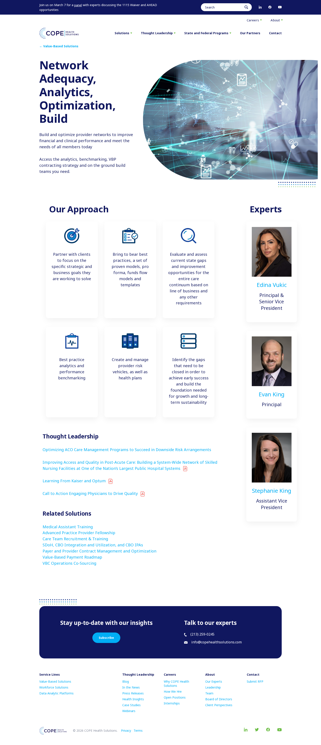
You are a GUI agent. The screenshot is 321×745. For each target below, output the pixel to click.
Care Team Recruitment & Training (75, 538)
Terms (138, 730)
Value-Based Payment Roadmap (72, 557)
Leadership (213, 687)
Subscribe (106, 638)
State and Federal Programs (206, 33)
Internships (172, 703)
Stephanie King (272, 490)
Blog (125, 681)
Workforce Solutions (53, 687)
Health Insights (133, 699)
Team (209, 693)
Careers (253, 20)
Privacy (126, 730)
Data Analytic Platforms (56, 693)
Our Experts (213, 681)
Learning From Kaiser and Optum (74, 480)
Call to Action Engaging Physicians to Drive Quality (90, 493)
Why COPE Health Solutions (176, 683)
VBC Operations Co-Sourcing (69, 563)
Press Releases (133, 693)
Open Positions (175, 697)
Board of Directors (218, 699)
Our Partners (250, 33)
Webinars (128, 711)
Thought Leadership (157, 33)
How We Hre (173, 691)
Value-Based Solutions (55, 681)
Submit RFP (255, 681)
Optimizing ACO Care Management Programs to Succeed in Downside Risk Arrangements (127, 449)
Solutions (122, 33)
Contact (275, 33)
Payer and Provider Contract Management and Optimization (99, 551)
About (275, 20)
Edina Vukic (271, 285)
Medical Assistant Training (68, 526)
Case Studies (131, 705)
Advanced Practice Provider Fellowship (79, 532)
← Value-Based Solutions (58, 46)
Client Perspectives (218, 705)
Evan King (272, 394)
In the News (131, 687)
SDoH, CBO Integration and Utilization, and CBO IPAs (93, 544)
